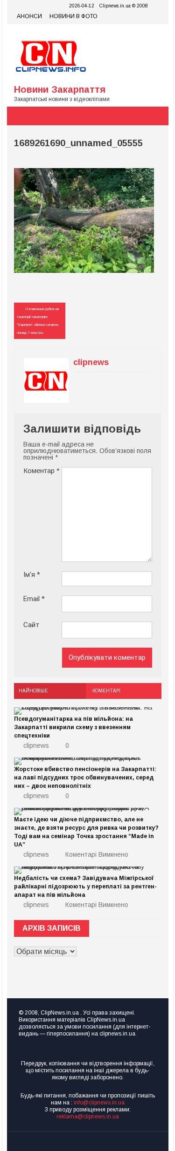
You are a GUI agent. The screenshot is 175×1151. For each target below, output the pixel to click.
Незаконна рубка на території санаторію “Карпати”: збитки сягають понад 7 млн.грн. (38, 321)
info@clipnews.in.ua (99, 1102)
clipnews (36, 745)
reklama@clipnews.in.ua (87, 1116)
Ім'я (31, 574)
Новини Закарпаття (59, 89)
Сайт (31, 625)
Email (34, 599)
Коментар (41, 470)
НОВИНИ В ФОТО (73, 16)
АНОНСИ (29, 16)
